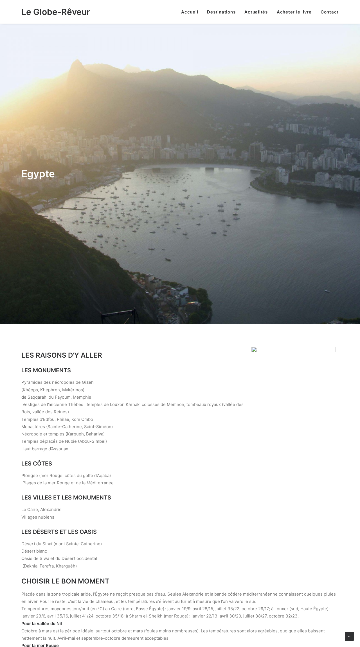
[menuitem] (191, 12)
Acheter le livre (294, 12)
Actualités (256, 12)
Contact (330, 12)
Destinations (221, 12)
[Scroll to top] (349, 636)
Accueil (189, 12)
